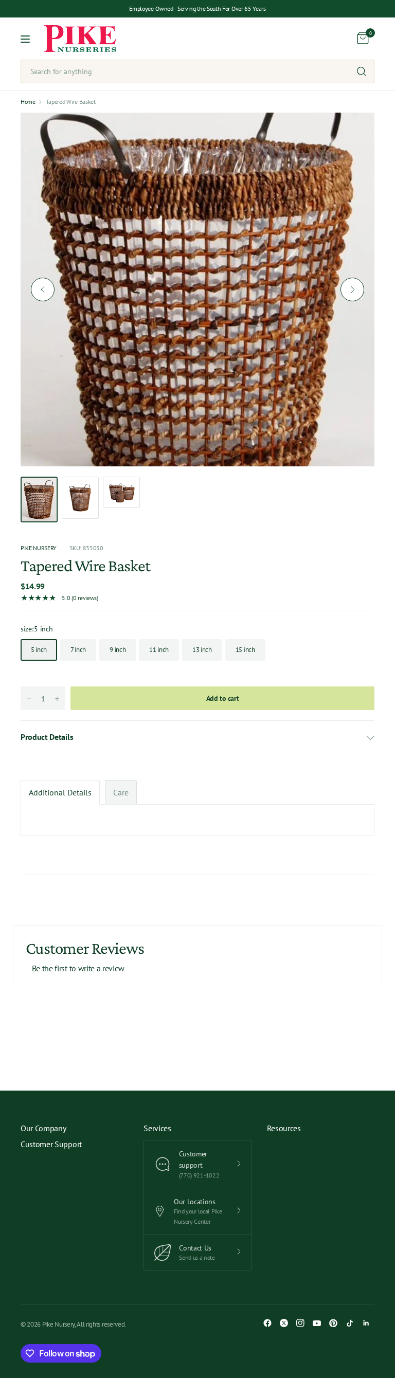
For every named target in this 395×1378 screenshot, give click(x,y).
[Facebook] (267, 1323)
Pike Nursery (39, 548)
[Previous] (43, 289)
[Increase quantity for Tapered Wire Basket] (57, 699)
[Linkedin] (366, 1323)
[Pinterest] (333, 1323)
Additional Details (60, 792)
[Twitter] (284, 1323)
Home (28, 102)
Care (121, 792)
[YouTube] (317, 1323)
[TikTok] (350, 1323)
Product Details (47, 737)
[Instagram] (300, 1323)
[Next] (352, 289)
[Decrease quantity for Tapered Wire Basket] (29, 699)
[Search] (361, 71)
